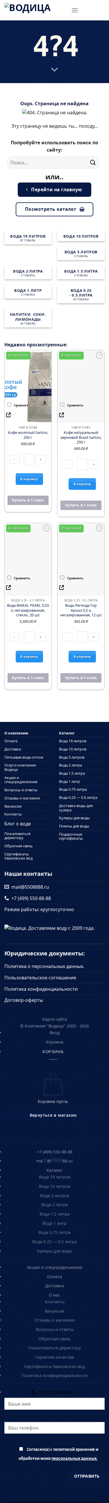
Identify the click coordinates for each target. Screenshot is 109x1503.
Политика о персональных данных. (44, 966)
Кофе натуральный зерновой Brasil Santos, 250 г (81, 437)
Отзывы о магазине (22, 798)
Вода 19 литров (72, 740)
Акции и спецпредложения (20, 780)
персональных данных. (74, 1458)
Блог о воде (17, 823)
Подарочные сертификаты (71, 836)
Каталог (67, 733)
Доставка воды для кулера (76, 808)
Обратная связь (18, 845)
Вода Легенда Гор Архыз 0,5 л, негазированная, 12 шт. (81, 610)
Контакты (13, 814)
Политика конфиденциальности (41, 989)
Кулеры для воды (74, 817)
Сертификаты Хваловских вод (18, 856)
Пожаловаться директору (17, 836)
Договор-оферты (23, 1000)
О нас (54, 1295)
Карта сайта (54, 1019)
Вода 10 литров (72, 749)
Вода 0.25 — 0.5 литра (78, 797)
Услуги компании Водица (20, 767)
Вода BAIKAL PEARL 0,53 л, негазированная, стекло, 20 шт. (28, 610)
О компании (16, 733)
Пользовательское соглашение (40, 977)
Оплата (10, 740)
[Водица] (35, 10)
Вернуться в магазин (53, 1115)
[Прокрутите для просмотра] (55, 69)
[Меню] (74, 10)
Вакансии (13, 806)
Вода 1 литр (69, 781)
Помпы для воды (74, 826)
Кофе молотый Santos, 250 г (28, 435)
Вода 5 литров (71, 757)
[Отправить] (93, 162)
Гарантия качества (54, 1357)
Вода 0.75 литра (73, 789)
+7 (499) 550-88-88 (30, 898)
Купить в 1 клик (28, 500)
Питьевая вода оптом (23, 757)
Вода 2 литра (70, 765)
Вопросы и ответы (20, 789)
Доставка (12, 749)
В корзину (29, 479)
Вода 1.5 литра (72, 773)
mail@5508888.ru (29, 887)
